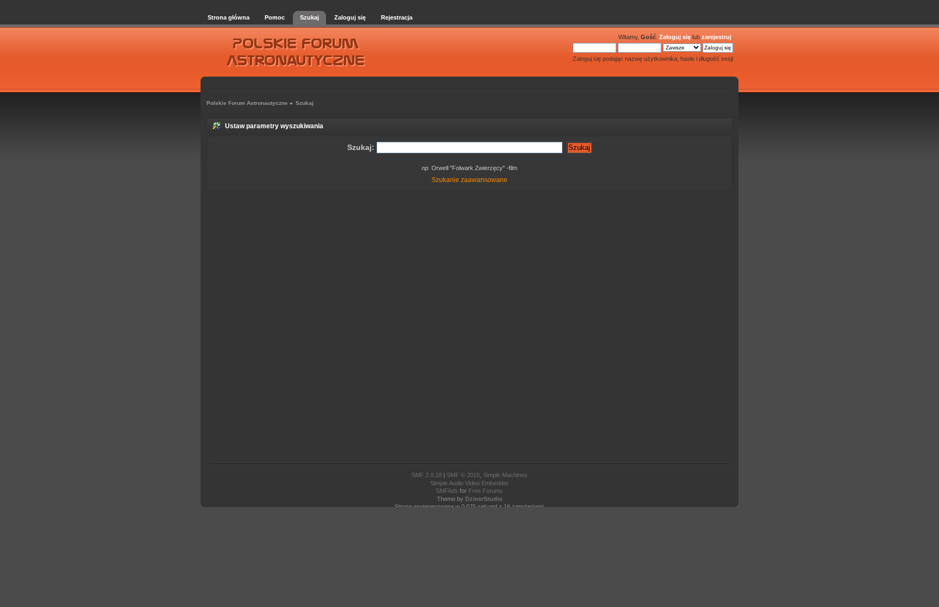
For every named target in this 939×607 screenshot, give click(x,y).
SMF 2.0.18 (426, 475)
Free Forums (485, 490)
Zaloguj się (675, 37)
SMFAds (447, 490)
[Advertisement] (469, 328)
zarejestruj (716, 37)
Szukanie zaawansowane (469, 180)
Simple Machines (505, 475)
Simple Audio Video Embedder (469, 483)
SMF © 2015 (463, 475)
